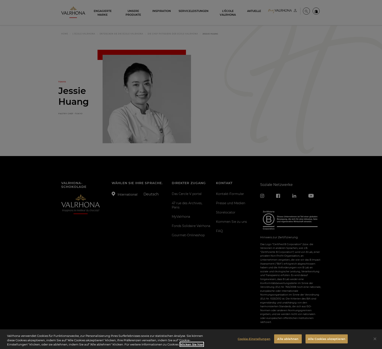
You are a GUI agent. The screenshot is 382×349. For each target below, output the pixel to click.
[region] (191, 339)
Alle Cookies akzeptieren (326, 338)
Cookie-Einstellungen (254, 338)
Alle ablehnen (287, 338)
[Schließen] (375, 339)
